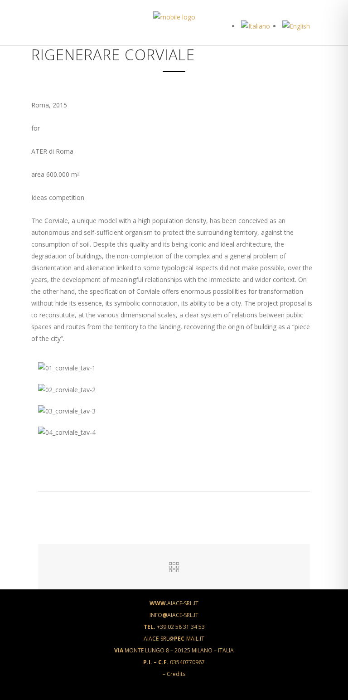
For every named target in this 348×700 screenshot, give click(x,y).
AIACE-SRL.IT (174, 603)
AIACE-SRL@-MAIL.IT (174, 638)
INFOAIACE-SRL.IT (174, 615)
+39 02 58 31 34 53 (174, 627)
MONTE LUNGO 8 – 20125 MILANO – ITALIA (174, 650)
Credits (176, 674)
